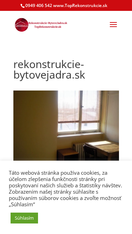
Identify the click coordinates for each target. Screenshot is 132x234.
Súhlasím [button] (24, 218)
